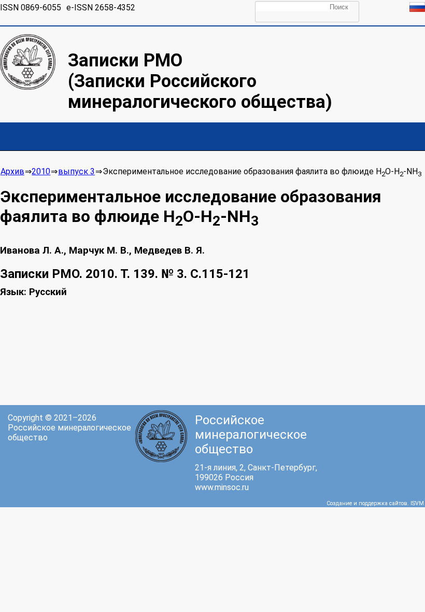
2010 (41, 171)
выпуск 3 (76, 171)
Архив (12, 171)
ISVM (417, 503)
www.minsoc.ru (222, 487)
